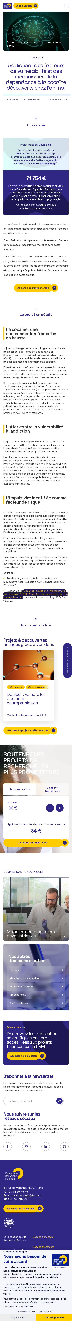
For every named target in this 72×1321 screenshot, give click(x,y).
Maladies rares (18, 994)
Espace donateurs (43, 1237)
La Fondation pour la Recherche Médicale (15, 1238)
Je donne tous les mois (52, 789)
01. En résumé (12, 100)
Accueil (11, 42)
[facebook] (7, 1146)
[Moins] (50, 808)
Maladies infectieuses (22, 986)
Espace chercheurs (43, 1246)
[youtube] (26, 1146)
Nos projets (24, 42)
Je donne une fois (19, 789)
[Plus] (60, 808)
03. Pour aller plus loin (58, 100)
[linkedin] (45, 1146)
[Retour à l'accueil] (7, 6)
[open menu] (66, 5)
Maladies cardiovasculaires (24, 978)
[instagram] (64, 1146)
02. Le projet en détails (33, 100)
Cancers (14, 970)
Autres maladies (19, 1003)
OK (59, 1100)
